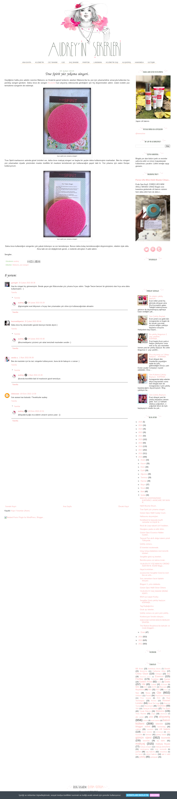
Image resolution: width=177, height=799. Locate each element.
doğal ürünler (147, 732)
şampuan (154, 757)
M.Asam (164, 684)
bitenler (159, 724)
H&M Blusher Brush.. (148, 506)
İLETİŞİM (151, 62)
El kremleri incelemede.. (149, 548)
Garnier (167, 679)
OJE (63, 62)
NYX (158, 690)
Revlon (153, 701)
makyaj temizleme (162, 747)
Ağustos (144, 474)
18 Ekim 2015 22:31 (36, 411)
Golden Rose (145, 682)
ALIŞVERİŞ (126, 62)
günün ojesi (144, 737)
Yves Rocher (141, 714)
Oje (159, 692)
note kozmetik (160, 749)
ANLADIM (155, 795)
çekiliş (142, 757)
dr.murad (159, 732)
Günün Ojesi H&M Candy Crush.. (153, 513)
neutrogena (144, 749)
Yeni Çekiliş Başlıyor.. (158, 395)
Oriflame (139, 695)
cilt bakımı (164, 729)
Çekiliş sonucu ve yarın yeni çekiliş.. (154, 613)
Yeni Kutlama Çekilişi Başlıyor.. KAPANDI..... (158, 376)
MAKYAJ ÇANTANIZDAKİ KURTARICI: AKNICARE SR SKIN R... (155, 500)
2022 (140, 432)
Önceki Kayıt (123, 506)
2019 (140, 443)
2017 (140, 450)
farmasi (149, 735)
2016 (140, 453)
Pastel (148, 695)
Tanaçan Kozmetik (150, 708)
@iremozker (140, 133)
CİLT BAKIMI (52, 62)
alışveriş (164, 716)
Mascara (162, 687)
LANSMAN (98, 62)
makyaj (140, 743)
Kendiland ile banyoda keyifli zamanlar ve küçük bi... (151, 521)
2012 (140, 644)
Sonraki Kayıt (10, 506)
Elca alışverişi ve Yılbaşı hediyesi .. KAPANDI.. (159, 356)
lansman (146, 741)
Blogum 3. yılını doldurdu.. (150, 584)
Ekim (143, 467)
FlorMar (139, 679)
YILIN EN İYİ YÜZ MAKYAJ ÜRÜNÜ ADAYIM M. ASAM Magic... (154, 565)
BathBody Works (154, 669)
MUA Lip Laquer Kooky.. (149, 597)
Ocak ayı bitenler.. (147, 610)
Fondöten (154, 679)
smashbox (163, 752)
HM (143, 684)
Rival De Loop (153, 703)
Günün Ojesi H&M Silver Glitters (153, 588)
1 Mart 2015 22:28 (35, 375)
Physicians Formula (162, 695)
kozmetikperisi (17, 321)
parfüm (138, 752)
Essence (159, 676)
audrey (21, 303)
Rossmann (148, 706)
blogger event (143, 726)
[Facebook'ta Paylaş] (36, 261)
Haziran (144, 481)
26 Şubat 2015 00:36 (27, 283)
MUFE (154, 687)
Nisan (143, 488)
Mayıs (143, 485)
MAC (138, 687)
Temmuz (144, 477)
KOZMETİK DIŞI (112, 62)
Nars (137, 693)
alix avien (140, 717)
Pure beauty (145, 698)
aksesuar (163, 714)
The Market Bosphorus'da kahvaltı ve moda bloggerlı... (155, 627)
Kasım (143, 463)
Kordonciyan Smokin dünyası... (152, 617)
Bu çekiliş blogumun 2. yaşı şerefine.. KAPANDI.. (158, 336)
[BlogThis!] (31, 261)
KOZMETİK (39, 62)
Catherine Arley (159, 671)
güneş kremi (161, 735)
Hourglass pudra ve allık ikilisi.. (152, 529)
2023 (140, 429)
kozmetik (165, 738)
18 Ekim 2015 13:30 (28, 394)
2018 (140, 446)
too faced (139, 754)
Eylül (143, 470)
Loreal (153, 684)
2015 (140, 457)
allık (151, 717)
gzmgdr (14, 283)
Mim (150, 690)
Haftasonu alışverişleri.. (149, 516)
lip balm (161, 741)
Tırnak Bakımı (145, 711)
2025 (140, 422)
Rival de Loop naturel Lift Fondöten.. (154, 526)
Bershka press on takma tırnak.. (153, 560)
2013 (140, 640)
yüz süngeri (24, 265)
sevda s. (14, 358)
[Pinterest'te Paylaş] (39, 261)
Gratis (167, 682)
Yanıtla (14, 292)
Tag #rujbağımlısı (147, 606)
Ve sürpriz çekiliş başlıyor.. (156, 297)
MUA (146, 687)
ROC (159, 698)
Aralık (143, 460)
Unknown (15, 394)
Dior (168, 674)
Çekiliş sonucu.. (146, 544)
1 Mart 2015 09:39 (26, 358)
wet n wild (166, 754)
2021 (140, 436)
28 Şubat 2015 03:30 (36, 339)
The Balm (166, 708)
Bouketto (52, 83)
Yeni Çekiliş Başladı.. (157, 316)
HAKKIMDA (139, 62)
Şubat (143, 495)
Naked (166, 689)
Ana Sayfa (26, 62)
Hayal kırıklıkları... (147, 569)
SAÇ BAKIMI (73, 62)
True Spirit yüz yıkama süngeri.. (153, 509)
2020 (140, 439)
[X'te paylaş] (33, 261)
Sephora (161, 706)
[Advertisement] (67, 484)
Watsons (16, 265)
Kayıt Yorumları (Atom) (20, 511)
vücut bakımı (151, 754)
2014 (140, 637)
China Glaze (142, 673)
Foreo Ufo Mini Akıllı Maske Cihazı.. (153, 180)
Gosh (159, 682)
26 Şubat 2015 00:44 (33, 321)
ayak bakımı (155, 720)
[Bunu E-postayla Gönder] (28, 261)
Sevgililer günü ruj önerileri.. (151, 557)
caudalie (150, 729)
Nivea (148, 693)
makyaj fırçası (163, 744)
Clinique (158, 674)
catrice (138, 729)
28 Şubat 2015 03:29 (36, 303)
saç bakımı (150, 752)
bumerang (161, 727)
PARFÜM (86, 62)
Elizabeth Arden (145, 676)
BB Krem (139, 669)
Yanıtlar (17, 298)
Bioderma (143, 671)
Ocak (143, 632)
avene (145, 720)
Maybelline (140, 690)
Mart (143, 491)
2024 (140, 425)
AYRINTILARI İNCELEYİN (137, 795)
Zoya (153, 714)
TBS (137, 708)
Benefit (167, 669)
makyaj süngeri (145, 747)
